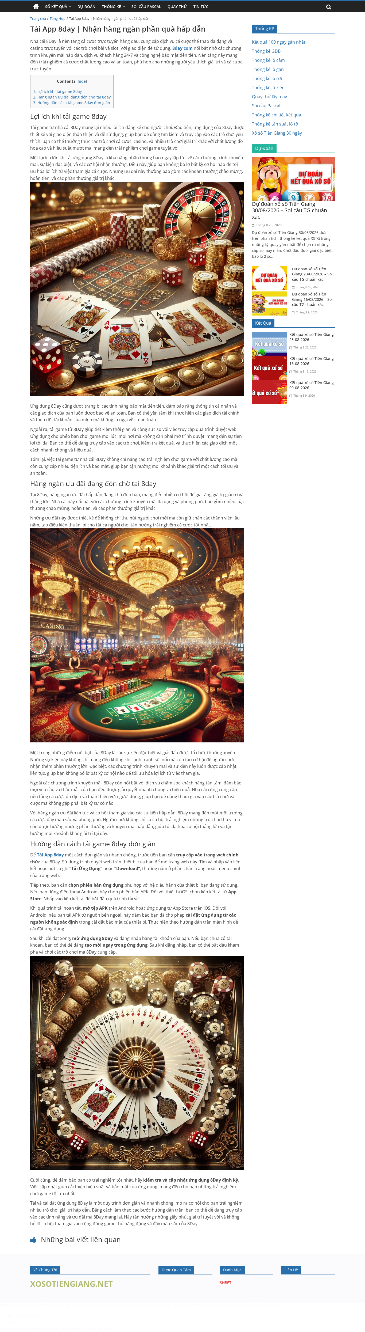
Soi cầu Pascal (266, 106)
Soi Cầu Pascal (146, 6)
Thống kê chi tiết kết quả (276, 115)
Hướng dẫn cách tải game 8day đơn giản (71, 102)
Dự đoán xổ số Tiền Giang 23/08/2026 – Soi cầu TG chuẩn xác (312, 274)
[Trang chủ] (36, 6)
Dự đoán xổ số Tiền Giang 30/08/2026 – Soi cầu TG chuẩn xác (289, 210)
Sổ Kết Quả (56, 6)
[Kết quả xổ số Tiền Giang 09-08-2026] (270, 383)
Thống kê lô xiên (268, 87)
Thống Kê (111, 6)
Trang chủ (38, 18)
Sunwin (7, 1322)
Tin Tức (200, 6)
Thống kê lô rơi (267, 78)
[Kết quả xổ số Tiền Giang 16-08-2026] (270, 359)
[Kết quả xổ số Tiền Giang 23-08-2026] (270, 335)
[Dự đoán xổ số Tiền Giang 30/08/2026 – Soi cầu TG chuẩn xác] (293, 160)
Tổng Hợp (57, 18)
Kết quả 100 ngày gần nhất (278, 42)
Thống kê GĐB (266, 51)
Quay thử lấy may (269, 97)
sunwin (37, 1328)
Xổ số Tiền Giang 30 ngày (277, 133)
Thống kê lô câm (268, 60)
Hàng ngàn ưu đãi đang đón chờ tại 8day (72, 97)
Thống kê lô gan (268, 69)
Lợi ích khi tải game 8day (57, 91)
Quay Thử (177, 6)
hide (82, 81)
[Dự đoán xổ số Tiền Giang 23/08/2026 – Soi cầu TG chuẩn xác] (270, 269)
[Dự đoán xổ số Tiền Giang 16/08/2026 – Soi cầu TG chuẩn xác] (270, 295)
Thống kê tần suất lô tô (275, 124)
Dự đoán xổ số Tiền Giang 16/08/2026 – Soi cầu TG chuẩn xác (312, 299)
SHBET (225, 1282)
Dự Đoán (86, 6)
